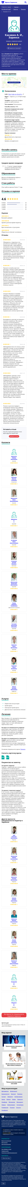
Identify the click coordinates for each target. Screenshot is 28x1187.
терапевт (14, 524)
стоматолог (14, 482)
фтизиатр (14, 565)
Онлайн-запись (9, 150)
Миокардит (20, 1102)
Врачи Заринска (11, 2)
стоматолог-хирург (16, 41)
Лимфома (4, 1102)
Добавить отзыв (14, 436)
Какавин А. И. (13, 35)
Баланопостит (5, 1094)
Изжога (9, 1099)
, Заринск (16, 36)
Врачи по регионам (6, 1140)
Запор (3, 1099)
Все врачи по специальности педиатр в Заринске (14, 1015)
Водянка (19, 1094)
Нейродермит (11, 1105)
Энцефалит (5, 1110)
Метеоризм (12, 1102)
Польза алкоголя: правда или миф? (14, 1082)
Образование (8, 173)
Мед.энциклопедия (6, 1144)
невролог (14, 691)
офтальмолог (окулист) (14, 607)
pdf (3, 757)
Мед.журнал (4, 1142)
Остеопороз (20, 1105)
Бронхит (13, 1094)
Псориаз (12, 1107)
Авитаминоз (5, 1091)
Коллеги (6, 442)
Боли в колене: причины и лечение (14, 1046)
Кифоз (14, 1099)
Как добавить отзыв (6, 1149)
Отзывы (5, 235)
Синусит (18, 1107)
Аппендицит (13, 1091)
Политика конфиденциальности (9, 1153)
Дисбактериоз (18, 1096)
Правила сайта (5, 1151)
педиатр (8, 41)
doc (7, 757)
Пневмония (5, 1107)
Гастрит (4, 1096)
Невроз (4, 1105)
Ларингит (20, 1099)
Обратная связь (6, 1158)
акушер (14, 461)
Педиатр (22, 749)
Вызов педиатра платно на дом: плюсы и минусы (14, 1064)
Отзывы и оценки (11, 191)
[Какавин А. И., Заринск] (14, 24)
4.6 (20, 44)
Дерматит (10, 1096)
